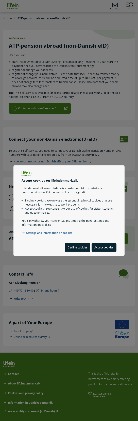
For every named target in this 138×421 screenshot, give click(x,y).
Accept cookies (104, 247)
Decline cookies (77, 247)
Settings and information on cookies (49, 233)
